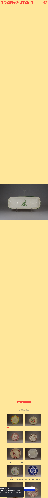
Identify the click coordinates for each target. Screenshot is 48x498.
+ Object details (20, 402)
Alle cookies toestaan (30, 488)
